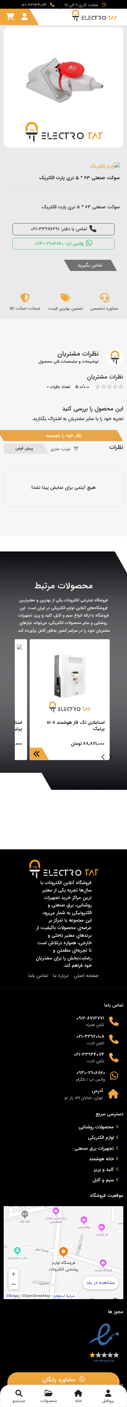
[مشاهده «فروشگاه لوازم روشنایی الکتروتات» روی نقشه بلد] (63, 1252)
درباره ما (61, 976)
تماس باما (38, 976)
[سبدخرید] (10, 17)
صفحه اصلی (86, 976)
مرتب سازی (60, 449)
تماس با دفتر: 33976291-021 (59, 229)
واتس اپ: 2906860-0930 (59, 243)
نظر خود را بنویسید (64, 435)
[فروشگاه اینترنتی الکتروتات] (96, 16)
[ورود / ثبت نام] (24, 17)
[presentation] (110, 758)
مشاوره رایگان (59, 1379)
